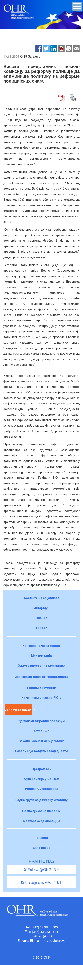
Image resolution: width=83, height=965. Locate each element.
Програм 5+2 (41, 768)
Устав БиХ (42, 730)
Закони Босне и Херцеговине (41, 740)
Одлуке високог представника (41, 665)
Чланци (41, 617)
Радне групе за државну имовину (41, 799)
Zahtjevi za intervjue (18, 710)
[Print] (69, 48)
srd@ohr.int (46, 936)
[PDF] (61, 48)
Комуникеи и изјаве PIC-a (41, 697)
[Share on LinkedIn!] (53, 48)
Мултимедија (41, 655)
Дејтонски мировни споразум (42, 720)
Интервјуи (42, 607)
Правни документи (41, 687)
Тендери (41, 837)
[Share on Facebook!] (38, 48)
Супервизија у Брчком (41, 778)
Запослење (41, 847)
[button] (77, 6)
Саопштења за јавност (41, 597)
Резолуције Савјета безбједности (41, 750)
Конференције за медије (42, 645)
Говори (41, 627)
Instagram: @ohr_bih (43, 882)
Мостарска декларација (41, 820)
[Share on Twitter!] (46, 48)
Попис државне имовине (41, 810)
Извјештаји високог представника (41, 676)
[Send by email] (76, 48)
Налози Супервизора (41, 788)
